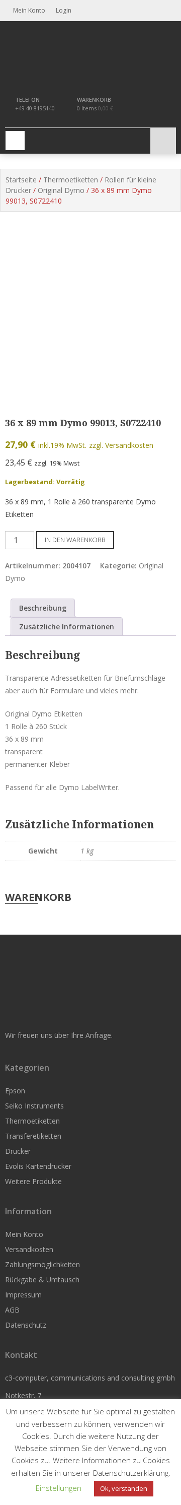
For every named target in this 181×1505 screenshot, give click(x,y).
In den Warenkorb (75, 539)
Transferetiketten (33, 1136)
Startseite (21, 179)
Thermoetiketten (70, 179)
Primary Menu (15, 140)
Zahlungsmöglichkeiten (42, 1264)
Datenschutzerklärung (130, 1473)
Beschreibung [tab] (42, 608)
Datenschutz (25, 1325)
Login (62, 10)
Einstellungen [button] (58, 1488)
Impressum (23, 1294)
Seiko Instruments (34, 1105)
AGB (12, 1310)
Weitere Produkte (33, 1181)
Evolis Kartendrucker (38, 1166)
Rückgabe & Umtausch (42, 1279)
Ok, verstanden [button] (123, 1488)
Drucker (18, 1151)
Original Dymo (61, 190)
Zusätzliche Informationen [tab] (66, 626)
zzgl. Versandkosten (121, 445)
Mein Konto (24, 1234)
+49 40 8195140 (35, 108)
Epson (15, 1090)
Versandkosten (29, 1249)
